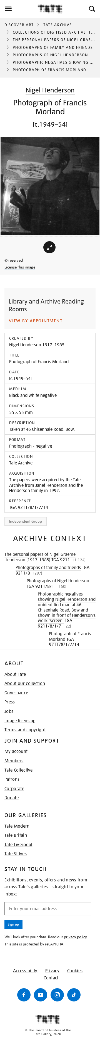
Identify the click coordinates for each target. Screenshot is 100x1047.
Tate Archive (57, 24)
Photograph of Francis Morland (70, 636)
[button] (91, 9)
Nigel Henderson (50, 90)
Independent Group (25, 521)
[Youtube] (40, 994)
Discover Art (19, 24)
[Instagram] (57, 994)
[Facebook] (24, 994)
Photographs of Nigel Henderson (50, 54)
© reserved (13, 260)
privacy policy (75, 936)
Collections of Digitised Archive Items (56, 32)
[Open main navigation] (19, 9)
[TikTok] (74, 994)
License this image (19, 267)
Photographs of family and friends (53, 47)
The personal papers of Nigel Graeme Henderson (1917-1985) (40, 557)
